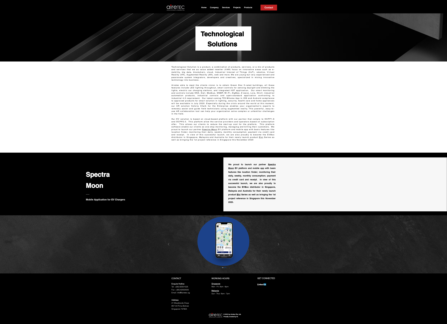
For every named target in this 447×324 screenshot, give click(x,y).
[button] (214, 7)
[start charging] (225, 267)
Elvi (261, 137)
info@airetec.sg (183, 292)
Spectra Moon (209, 129)
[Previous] (168, 244)
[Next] (278, 244)
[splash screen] (221, 267)
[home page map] (222, 267)
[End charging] (224, 267)
